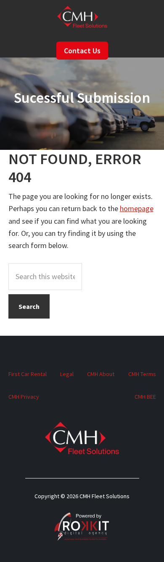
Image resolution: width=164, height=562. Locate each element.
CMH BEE (145, 396)
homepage (136, 208)
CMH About (100, 374)
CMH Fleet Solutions (82, 17)
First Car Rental (27, 374)
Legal (67, 374)
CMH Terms (142, 374)
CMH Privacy (23, 396)
